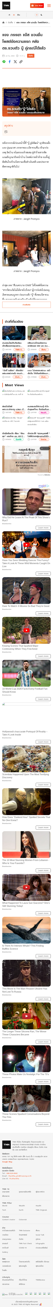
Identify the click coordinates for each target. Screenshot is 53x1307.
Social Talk (40, 1234)
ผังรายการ (5, 1196)
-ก (9, 14)
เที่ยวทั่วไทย (23, 1280)
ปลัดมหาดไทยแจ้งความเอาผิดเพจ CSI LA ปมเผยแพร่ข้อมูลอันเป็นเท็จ (39, 344)
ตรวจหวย (5, 1284)
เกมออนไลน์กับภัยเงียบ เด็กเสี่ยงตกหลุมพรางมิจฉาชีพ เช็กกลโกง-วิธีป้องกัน (12, 344)
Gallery (5, 1252)
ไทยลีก (4, 1270)
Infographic (40, 1243)
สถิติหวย (22, 1284)
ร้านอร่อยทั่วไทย (8, 1280)
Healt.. (44, 412)
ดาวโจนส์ (5, 1247)
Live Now (39, 5)
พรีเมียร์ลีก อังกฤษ (42, 1261)
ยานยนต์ (5, 1243)
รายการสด (5, 1191)
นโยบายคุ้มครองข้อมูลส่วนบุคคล (26, 1301)
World (4, 1205)
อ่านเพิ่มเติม (26, 304)
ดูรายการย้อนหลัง (25, 1191)
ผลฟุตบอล (6, 1261)
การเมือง (5, 1234)
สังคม (43, 349)
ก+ (18, 15)
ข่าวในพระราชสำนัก (8, 1230)
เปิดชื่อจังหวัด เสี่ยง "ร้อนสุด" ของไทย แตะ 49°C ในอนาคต (13, 435)
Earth (18, 439)
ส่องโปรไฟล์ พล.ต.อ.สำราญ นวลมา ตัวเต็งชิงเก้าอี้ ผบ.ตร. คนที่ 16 (13, 408)
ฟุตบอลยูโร (23, 1266)
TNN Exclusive (24, 1230)
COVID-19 (23, 1247)
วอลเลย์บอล (6, 1266)
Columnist (23, 1219)
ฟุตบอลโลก (40, 1266)
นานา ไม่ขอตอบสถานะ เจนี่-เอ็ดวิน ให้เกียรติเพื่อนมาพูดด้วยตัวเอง (39, 372)
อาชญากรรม (6, 1239)
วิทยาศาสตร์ (23, 1234)
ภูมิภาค (38, 1239)
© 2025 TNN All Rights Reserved (25, 1304)
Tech (4, 1210)
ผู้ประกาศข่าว (40, 1191)
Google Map (7, 1161)
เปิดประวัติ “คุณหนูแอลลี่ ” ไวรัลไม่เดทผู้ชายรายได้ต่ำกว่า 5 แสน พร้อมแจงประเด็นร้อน (39, 435)
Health (38, 1205)
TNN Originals (41, 1210)
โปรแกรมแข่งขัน (24, 1261)
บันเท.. (17, 377)
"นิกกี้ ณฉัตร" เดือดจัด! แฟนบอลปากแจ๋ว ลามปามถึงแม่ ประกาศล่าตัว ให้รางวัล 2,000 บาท (13, 372)
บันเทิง (10, 22)
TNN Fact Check (25, 1243)
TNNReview (40, 1280)
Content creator (8, 1219)
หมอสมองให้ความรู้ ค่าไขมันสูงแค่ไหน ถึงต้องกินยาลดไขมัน (39, 408)
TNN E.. (19, 349)
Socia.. (44, 439)
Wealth (22, 1205)
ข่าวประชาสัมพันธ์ (41, 1247)
